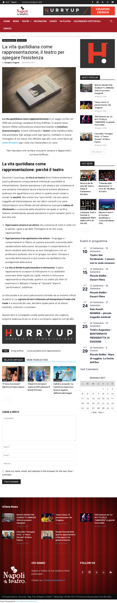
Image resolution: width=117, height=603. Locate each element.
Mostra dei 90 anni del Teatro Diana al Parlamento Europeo (87, 188)
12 (87, 398)
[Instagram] (97, 2)
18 (82, 403)
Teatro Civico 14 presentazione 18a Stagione (103, 105)
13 (93, 398)
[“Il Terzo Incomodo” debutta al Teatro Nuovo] (13, 373)
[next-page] (9, 399)
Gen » (101, 412)
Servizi (7, 28)
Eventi (53, 21)
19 (87, 403)
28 (98, 408)
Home (7, 21)
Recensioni (40, 21)
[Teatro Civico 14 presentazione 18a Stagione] (86, 105)
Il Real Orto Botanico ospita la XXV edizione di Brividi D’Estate (39, 387)
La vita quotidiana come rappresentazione (44, 351)
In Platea (65, 21)
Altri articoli (96, 151)
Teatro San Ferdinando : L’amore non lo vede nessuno (102, 259)
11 (82, 398)
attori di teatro (10, 142)
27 (93, 408)
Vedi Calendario (89, 369)
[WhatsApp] (107, 2)
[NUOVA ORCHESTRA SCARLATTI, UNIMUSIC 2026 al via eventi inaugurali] (86, 88)
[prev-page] (4, 399)
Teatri (25, 21)
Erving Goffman (17, 351)
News (16, 21)
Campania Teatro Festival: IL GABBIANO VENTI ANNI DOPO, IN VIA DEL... (88, 217)
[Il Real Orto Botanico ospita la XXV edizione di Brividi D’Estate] (39, 373)
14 (98, 398)
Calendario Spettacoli (87, 21)
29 (103, 408)
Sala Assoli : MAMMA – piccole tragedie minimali (100, 313)
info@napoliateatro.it (54, 580)
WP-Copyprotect (30, 601)
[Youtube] (112, 2)
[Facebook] (92, 2)
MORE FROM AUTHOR (37, 360)
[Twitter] (102, 2)
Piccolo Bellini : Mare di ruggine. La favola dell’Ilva (102, 358)
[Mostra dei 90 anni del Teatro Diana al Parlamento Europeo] (88, 175)
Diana (83, 180)
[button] (111, 21)
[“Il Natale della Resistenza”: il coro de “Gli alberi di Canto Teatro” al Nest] (107, 175)
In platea (57, 380)
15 (103, 398)
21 (98, 403)
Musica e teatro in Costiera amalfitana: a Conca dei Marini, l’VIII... (106, 217)
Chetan (19, 601)
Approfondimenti (17, 36)
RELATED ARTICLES (13, 360)
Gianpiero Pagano (11, 62)
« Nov (94, 412)
